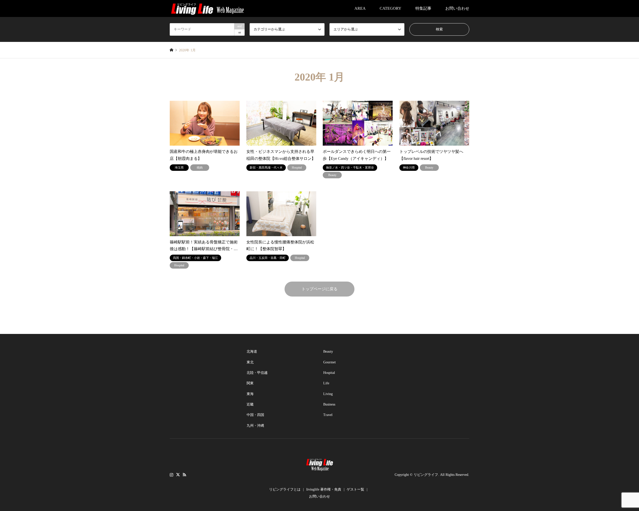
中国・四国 (255, 415)
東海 (250, 394)
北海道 (252, 351)
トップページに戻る (319, 289)
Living (328, 394)
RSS (184, 474)
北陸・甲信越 (257, 373)
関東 (250, 383)
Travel (327, 415)
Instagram (171, 474)
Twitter (178, 474)
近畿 (250, 404)
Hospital (329, 373)
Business (329, 404)
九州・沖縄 (255, 425)
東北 (250, 362)
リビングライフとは (285, 489)
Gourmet (329, 362)
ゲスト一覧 (355, 489)
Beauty (328, 351)
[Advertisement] (207, 377)
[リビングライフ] (207, 8)
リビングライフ (426, 475)
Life (326, 383)
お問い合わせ (457, 8)
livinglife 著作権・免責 (323, 489)
